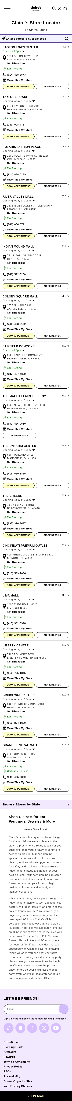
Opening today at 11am (17, 150)
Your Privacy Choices (17, 1086)
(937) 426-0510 (16, 423)
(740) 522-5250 (16, 274)
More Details (52, 86)
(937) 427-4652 (16, 374)
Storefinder (11, 1042)
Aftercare (9, 1052)
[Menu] (7, 8)
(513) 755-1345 (16, 673)
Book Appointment (19, 86)
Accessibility (11, 1076)
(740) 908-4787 (16, 124)
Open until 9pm (12, 51)
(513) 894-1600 (16, 722)
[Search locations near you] (4, 38)
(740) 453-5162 (16, 324)
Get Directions (16, 63)
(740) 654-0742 (16, 224)
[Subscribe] (64, 1009)
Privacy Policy (12, 1066)
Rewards (9, 1056)
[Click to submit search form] (66, 38)
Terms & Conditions (16, 1061)
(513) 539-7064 (16, 573)
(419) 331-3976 (16, 623)
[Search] (54, 8)
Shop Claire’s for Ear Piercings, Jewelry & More (32, 819)
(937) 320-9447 (16, 523)
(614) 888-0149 (16, 174)
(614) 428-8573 (16, 74)
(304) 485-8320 (16, 777)
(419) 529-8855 (16, 473)
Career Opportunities (17, 1081)
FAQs (7, 1071)
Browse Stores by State (21, 804)
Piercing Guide (13, 1047)
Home (26, 829)
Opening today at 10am (17, 101)
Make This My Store (19, 80)
